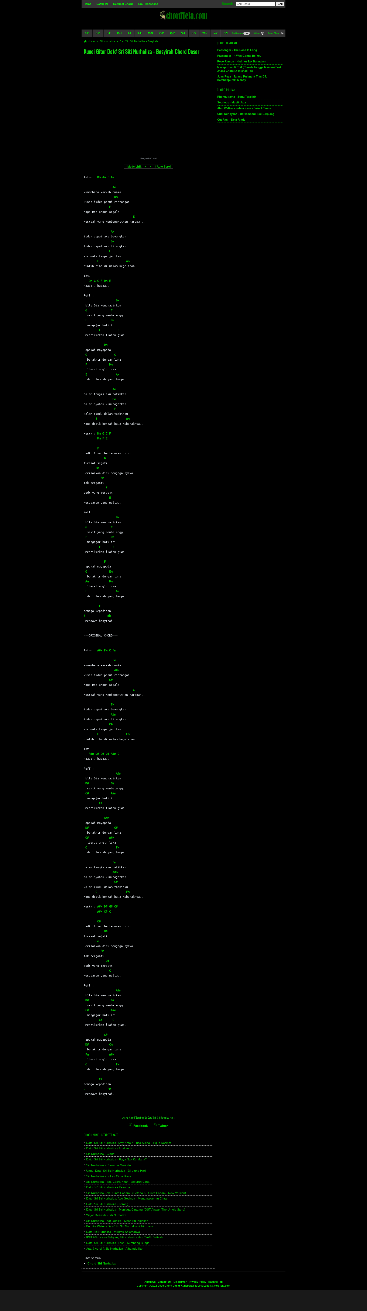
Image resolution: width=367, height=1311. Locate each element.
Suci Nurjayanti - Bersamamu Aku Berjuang (245, 114)
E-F (109, 33)
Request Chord (123, 4)
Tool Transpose (148, 4)
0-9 (226, 33)
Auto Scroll (164, 166)
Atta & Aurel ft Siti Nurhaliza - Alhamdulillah (114, 1248)
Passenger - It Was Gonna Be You (239, 55)
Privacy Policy (197, 1281)
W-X (204, 33)
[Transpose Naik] (150, 167)
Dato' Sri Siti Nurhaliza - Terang (107, 1204)
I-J (129, 33)
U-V (194, 33)
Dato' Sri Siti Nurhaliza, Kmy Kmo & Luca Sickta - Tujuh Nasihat (128, 1142)
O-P (161, 33)
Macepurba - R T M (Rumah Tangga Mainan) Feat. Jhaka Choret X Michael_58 (249, 69)
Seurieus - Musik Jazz (231, 102)
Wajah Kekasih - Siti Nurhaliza (106, 1215)
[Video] (262, 33)
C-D (98, 33)
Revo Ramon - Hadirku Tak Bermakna (241, 61)
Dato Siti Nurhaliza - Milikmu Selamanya (113, 1231)
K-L (139, 33)
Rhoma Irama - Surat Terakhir (236, 96)
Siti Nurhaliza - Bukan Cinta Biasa (108, 1176)
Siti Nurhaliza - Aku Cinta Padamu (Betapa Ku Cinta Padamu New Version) (136, 1193)
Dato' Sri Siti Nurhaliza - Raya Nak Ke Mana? (116, 1159)
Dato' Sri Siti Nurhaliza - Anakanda (109, 1148)
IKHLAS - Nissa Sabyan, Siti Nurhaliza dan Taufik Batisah (124, 1237)
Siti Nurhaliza (107, 41)
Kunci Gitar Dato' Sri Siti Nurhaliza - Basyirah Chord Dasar (141, 51)
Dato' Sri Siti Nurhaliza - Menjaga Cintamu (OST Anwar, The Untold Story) (135, 1209)
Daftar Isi (102, 4)
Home (87, 4)
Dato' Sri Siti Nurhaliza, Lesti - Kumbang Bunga (118, 1243)
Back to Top (215, 1281)
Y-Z (215, 33)
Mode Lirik (134, 166)
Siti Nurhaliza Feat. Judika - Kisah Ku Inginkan (117, 1220)
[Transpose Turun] (145, 167)
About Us (150, 1281)
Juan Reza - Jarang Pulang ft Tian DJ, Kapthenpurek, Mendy (242, 78)
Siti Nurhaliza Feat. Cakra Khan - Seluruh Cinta (118, 1181)
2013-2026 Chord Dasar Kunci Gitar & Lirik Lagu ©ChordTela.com (190, 1285)
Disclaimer (180, 1281)
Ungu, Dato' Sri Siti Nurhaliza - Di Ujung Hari (116, 1170)
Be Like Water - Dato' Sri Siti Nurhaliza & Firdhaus (119, 1226)
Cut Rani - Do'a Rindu (231, 119)
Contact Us (164, 1281)
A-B (87, 33)
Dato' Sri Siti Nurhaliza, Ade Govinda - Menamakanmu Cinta (126, 1198)
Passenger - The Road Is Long (237, 50)
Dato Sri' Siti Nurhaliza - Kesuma (108, 1187)
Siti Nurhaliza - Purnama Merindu (108, 1165)
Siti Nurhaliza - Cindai (100, 1154)
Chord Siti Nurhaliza (102, 1263)
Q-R (172, 33)
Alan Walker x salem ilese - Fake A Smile (244, 108)
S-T (183, 33)
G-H (119, 33)
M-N (150, 33)
